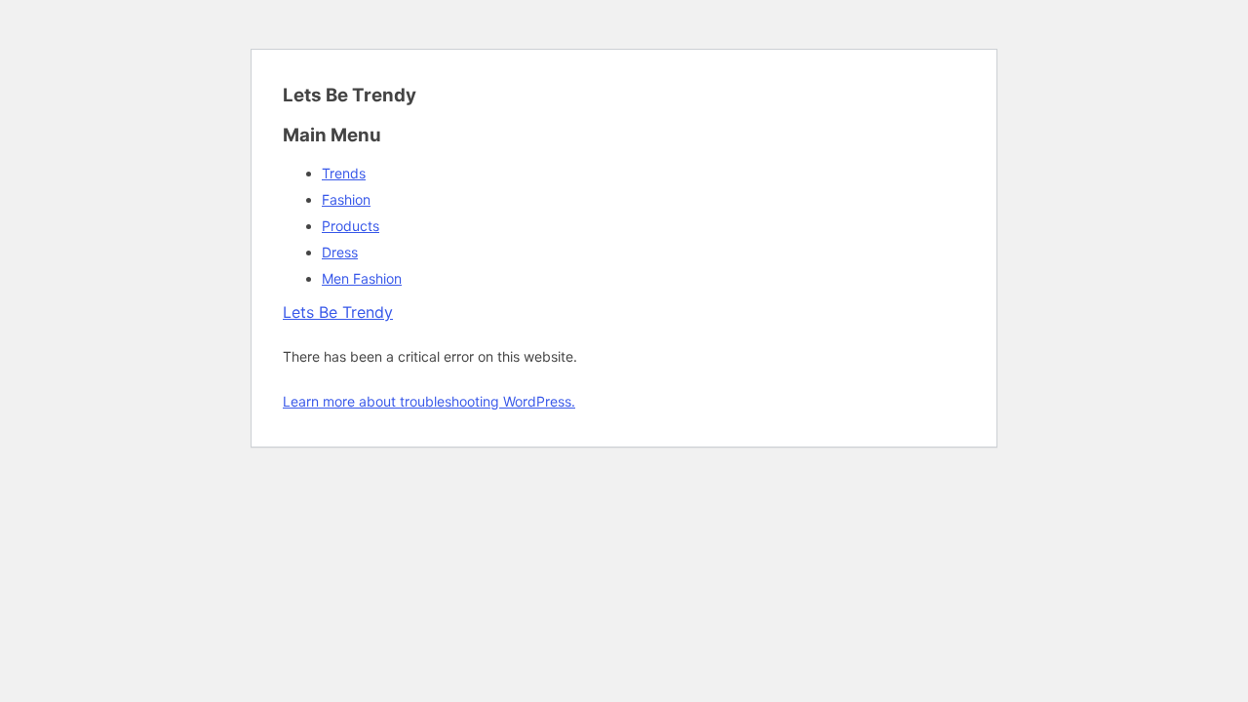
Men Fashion (362, 278)
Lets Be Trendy (338, 312)
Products (350, 225)
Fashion (346, 199)
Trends (344, 173)
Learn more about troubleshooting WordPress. (429, 401)
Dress (340, 252)
